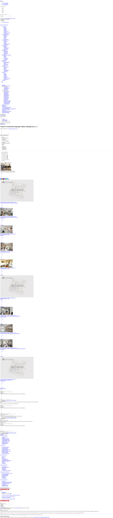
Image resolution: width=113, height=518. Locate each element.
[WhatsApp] (5, 179)
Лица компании (6, 31)
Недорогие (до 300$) (7, 101)
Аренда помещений (5, 474)
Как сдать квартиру (5, 451)
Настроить (2, 508)
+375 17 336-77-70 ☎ (4, 155)
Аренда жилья (4, 45)
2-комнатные (6, 88)
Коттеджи (3, 104)
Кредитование (4, 60)
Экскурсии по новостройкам (6, 470)
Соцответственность (7, 32)
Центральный (6, 97)
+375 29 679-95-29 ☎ (4, 157)
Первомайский (6, 95)
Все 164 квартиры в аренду (6, 85)
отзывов (10, 493)
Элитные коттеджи (5, 459)
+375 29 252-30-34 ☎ (4, 158)
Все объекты (4, 456)
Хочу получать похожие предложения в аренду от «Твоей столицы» (11, 416)
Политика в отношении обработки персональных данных (11, 495)
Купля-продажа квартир (5, 34)
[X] (3, 179)
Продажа (5, 56)
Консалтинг (5, 71)
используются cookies (18, 507)
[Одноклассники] (2, 179)
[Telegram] (8, 179)
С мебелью (6, 99)
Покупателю (6, 52)
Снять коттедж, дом (5, 447)
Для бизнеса (6, 70)
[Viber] (4, 179)
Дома (3, 457)
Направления (6, 44)
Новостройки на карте (5, 467)
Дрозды (16, 128)
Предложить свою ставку (4, 433)
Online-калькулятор (5, 443)
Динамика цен (4, 484)
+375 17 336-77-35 (5, 4)
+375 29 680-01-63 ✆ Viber (5, 159)
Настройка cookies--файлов (6, 497)
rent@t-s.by (3, 160)
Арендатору (4, 477)
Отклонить (8, 508)
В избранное (2, 178)
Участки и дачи (4, 458)
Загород (5, 68)
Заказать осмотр (3, 418)
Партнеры (5, 29)
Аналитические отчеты (5, 483)
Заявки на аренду (6, 47)
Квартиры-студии (7, 102)
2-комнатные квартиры (5, 439)
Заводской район (6, 91)
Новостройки (4, 50)
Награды (5, 28)
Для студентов (6, 103)
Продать (5, 36)
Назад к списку (2, 123)
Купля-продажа (6, 66)
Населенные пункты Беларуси (6, 460)
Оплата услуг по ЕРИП (5, 109)
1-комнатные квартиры (5, 438)
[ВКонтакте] (0, 179)
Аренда (5, 55)
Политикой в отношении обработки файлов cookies (41, 517)
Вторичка (5, 67)
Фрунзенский (6, 96)
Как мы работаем (8, 107)
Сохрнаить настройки (6, 516)
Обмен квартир (4, 441)
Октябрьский (6, 93)
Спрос (5, 57)
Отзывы (5, 30)
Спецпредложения (7, 100)
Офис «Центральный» (5, 22)
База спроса (4, 476)
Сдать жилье (6, 48)
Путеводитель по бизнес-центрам (7, 473)
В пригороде (6, 98)
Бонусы (5, 54)
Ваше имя (1, 391)
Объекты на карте (5, 475)
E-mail (1, 399)
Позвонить (2, 434)
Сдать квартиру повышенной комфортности (8, 108)
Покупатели (6, 41)
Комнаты (3, 437)
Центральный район (11, 128)
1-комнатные (6, 87)
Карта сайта (4, 492)
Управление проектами (3, 479)
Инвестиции (6, 65)
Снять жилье (6, 49)
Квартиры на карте (5, 450)
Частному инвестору (5, 485)
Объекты (5, 40)
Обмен (5, 38)
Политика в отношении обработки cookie (8, 496)
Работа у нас (6, 33)
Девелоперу (5, 51)
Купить (5, 37)
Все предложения (3, 388)
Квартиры (5, 35)
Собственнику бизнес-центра (6, 482)
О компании (4, 26)
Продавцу (3, 462)
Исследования (6, 64)
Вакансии (3, 72)
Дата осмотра (2, 415)
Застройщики (6, 53)
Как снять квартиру (5, 452)
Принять (5, 508)
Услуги (5, 27)
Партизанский (6, 94)
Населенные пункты (7, 43)
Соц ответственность (7, 78)
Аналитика (3, 61)
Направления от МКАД (5, 461)
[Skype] (7, 179)
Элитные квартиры (5, 448)
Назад (1, 516)
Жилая (5, 63)
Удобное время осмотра (3, 414)
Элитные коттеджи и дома (6, 449)
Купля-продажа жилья (3, 435)
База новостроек (4, 466)
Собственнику (6, 58)
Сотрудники (6, 59)
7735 (1, 0)
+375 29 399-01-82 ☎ (4, 156)
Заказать (2, 505)
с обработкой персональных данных (9, 18)
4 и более (6, 89)
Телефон (1, 406)
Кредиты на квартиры (5, 442)
